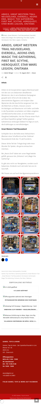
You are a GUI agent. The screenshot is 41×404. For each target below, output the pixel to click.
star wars (23, 278)
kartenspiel (32, 276)
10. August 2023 (25, 73)
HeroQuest (24, 276)
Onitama (16, 278)
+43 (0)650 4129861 (9, 375)
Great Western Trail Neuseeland (11, 276)
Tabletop (28, 278)
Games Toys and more (8, 273)
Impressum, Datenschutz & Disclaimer (20, 398)
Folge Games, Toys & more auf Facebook (20, 382)
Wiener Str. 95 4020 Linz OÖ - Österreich (8, 350)
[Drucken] (7, 77)
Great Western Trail (33, 273)
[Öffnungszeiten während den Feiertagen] (20, 296)
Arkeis (10, 271)
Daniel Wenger (8, 73)
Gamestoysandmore (21, 273)
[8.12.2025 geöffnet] (20, 287)
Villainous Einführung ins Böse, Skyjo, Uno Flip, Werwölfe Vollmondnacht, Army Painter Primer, (21, 321)
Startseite (6, 28)
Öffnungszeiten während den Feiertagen (21, 300)
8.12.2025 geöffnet (21, 290)
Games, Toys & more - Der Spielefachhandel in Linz (20, 345)
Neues (34, 73)
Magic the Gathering (7, 278)
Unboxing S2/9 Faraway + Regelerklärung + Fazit (21, 309)
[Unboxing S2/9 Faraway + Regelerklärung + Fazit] (20, 306)
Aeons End (4, 271)
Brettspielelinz (17, 271)
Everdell (23, 271)
